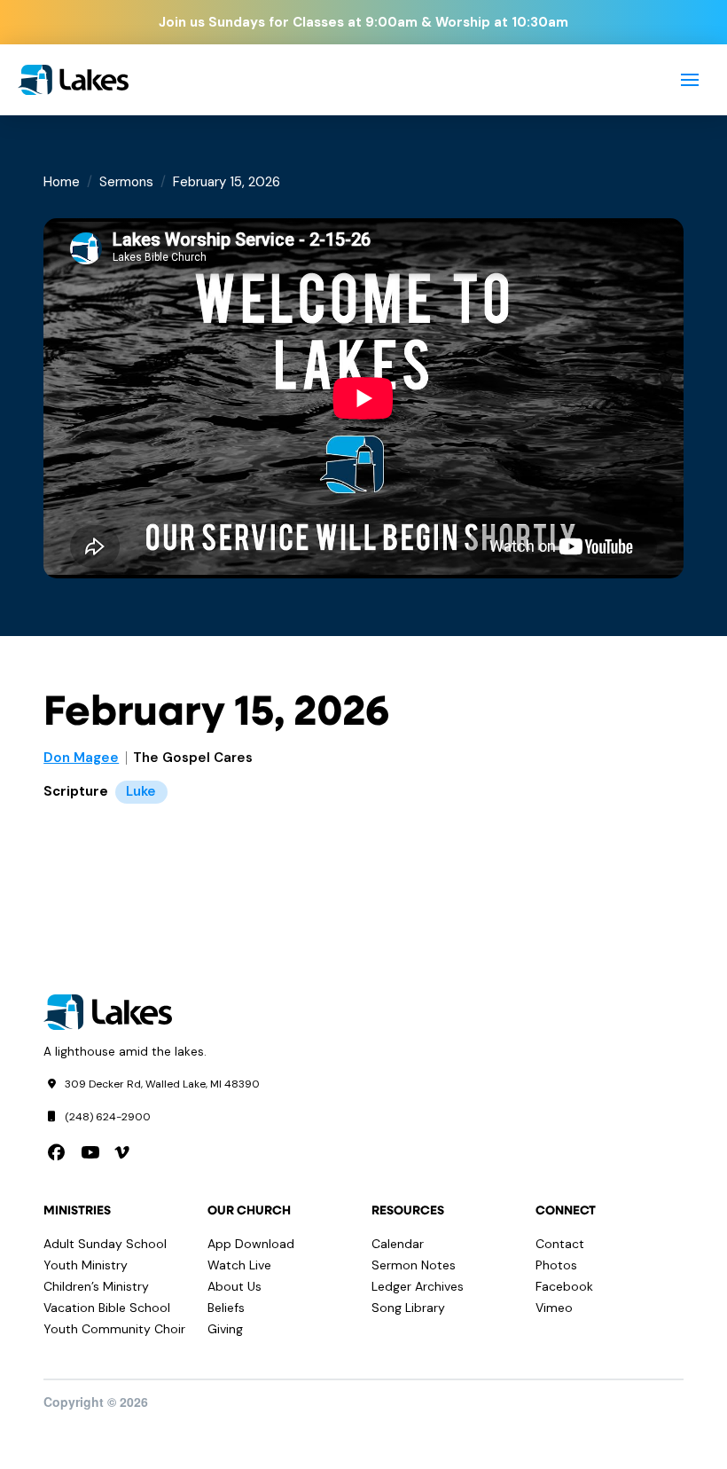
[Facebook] (56, 1153)
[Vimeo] (121, 1153)
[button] (689, 80)
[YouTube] (90, 1153)
